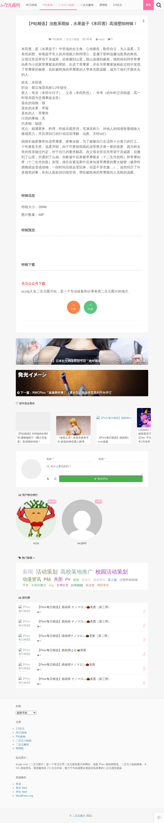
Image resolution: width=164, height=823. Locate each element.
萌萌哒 (103, 4)
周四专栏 (103, 585)
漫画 (76, 579)
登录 (148, 4)
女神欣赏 (62, 585)
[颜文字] (48, 478)
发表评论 (102, 478)
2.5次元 (117, 4)
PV (67, 579)
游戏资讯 (99, 579)
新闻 (28, 572)
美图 (58, 579)
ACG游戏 (31, 4)
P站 (47, 579)
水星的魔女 (38, 585)
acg (51, 585)
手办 (26, 585)
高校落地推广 (76, 572)
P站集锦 (47, 4)
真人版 (112, 579)
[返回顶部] (159, 817)
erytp (101, 39)
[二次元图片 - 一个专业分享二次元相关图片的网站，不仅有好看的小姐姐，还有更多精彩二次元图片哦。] (10, 5)
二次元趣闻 (86, 4)
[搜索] (159, 5)
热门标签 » (28, 557)
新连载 (90, 585)
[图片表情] (55, 478)
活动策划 (47, 572)
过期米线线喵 (129, 579)
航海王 (86, 579)
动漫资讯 (32, 579)
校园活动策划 (111, 572)
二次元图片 (78, 815)
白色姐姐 (77, 585)
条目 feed (21, 787)
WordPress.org (24, 795)
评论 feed (21, 791)
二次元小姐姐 (66, 4)
